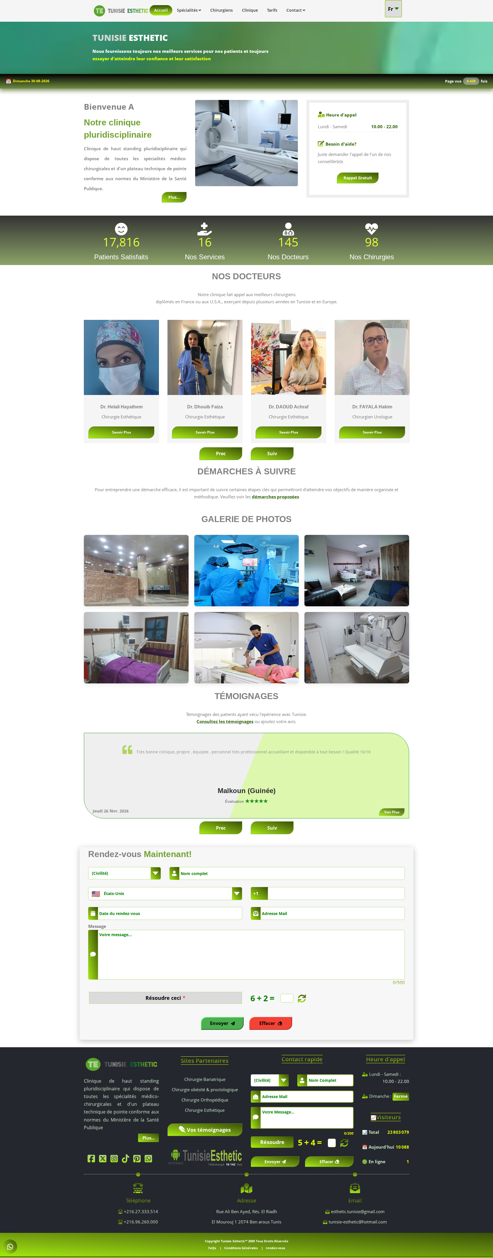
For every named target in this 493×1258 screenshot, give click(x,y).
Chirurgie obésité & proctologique (205, 1089)
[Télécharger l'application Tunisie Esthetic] (205, 1154)
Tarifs (272, 10)
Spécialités (187, 10)
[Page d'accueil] (120, 18)
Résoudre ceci (165, 998)
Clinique (250, 10)
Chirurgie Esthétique (205, 1110)
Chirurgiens (221, 10)
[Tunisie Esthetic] (121, 1064)
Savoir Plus (121, 432)
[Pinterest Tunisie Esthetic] (138, 1160)
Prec (221, 453)
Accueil (161, 10)
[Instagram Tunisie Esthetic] (115, 1160)
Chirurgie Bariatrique (204, 1079)
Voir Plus (393, 812)
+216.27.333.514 (140, 1211)
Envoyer (219, 1023)
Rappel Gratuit (358, 177)
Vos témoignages (209, 1129)
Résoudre (272, 1142)
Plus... (174, 197)
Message (97, 926)
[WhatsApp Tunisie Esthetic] (149, 1160)
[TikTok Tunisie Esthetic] (127, 1160)
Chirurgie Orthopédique (204, 1100)
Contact (294, 10)
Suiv (272, 453)
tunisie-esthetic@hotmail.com (358, 1222)
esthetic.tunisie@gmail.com (358, 1211)
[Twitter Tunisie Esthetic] (104, 1160)
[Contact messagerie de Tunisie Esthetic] (10, 1246)
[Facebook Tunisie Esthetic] (92, 1160)
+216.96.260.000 (140, 1222)
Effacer (267, 1023)
